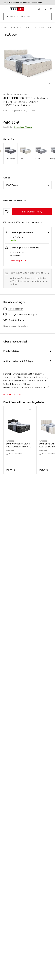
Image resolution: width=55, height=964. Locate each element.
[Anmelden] (39, 9)
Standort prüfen (18, 260)
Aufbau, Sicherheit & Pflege (18, 361)
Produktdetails (11, 350)
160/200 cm (12, 185)
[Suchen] (7, 16)
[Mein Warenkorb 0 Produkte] (50, 9)
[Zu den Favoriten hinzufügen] (6, 211)
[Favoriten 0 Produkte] (45, 9)
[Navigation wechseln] (5, 9)
